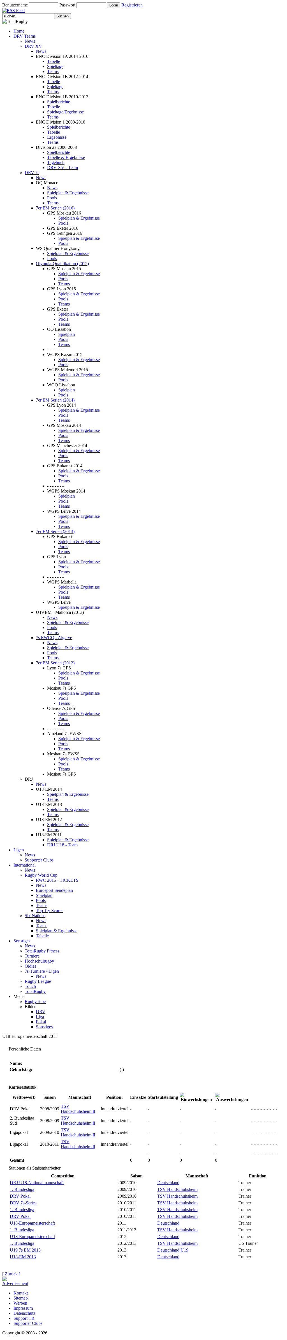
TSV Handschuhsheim (177, 1189)
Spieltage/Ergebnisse (65, 112)
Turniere (32, 956)
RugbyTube (35, 1001)
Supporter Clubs (39, 860)
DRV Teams (24, 36)
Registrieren (132, 5)
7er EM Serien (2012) (55, 662)
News (30, 41)
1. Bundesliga (22, 1189)
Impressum (23, 1308)
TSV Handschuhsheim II (78, 1109)
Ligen (18, 849)
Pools (52, 197)
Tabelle (53, 61)
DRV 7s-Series (23, 1202)
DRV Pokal (20, 1196)
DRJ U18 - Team (62, 844)
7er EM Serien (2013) (55, 531)
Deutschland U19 (172, 1250)
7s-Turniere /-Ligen (42, 971)
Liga (40, 1016)
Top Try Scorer (49, 910)
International (24, 865)
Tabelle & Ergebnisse (66, 157)
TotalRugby (35, 991)
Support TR (23, 1318)
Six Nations (35, 915)
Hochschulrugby (39, 961)
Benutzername (15, 5)
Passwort (67, 5)
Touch (30, 986)
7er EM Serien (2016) (55, 208)
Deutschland (168, 1182)
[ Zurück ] (11, 1273)
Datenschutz (24, 1313)
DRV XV (33, 46)
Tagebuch (55, 162)
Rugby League (38, 981)
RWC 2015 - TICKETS (57, 880)
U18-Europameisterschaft (32, 1223)
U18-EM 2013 (23, 1256)
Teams (53, 71)
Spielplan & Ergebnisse (68, 192)
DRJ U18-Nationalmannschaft (37, 1182)
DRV (40, 1011)
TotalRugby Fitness (42, 951)
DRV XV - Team (62, 167)
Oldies (30, 966)
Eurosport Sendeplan (54, 890)
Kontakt (20, 1293)
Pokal (41, 1021)
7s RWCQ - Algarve (54, 637)
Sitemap (20, 1298)
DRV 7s (32, 172)
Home (18, 31)
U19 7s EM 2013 (25, 1250)
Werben (20, 1303)
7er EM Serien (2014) (55, 400)
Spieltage (55, 66)
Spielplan (66, 334)
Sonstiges (21, 940)
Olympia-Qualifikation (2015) (62, 263)
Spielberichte (58, 101)
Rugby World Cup (41, 875)
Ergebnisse (56, 137)
